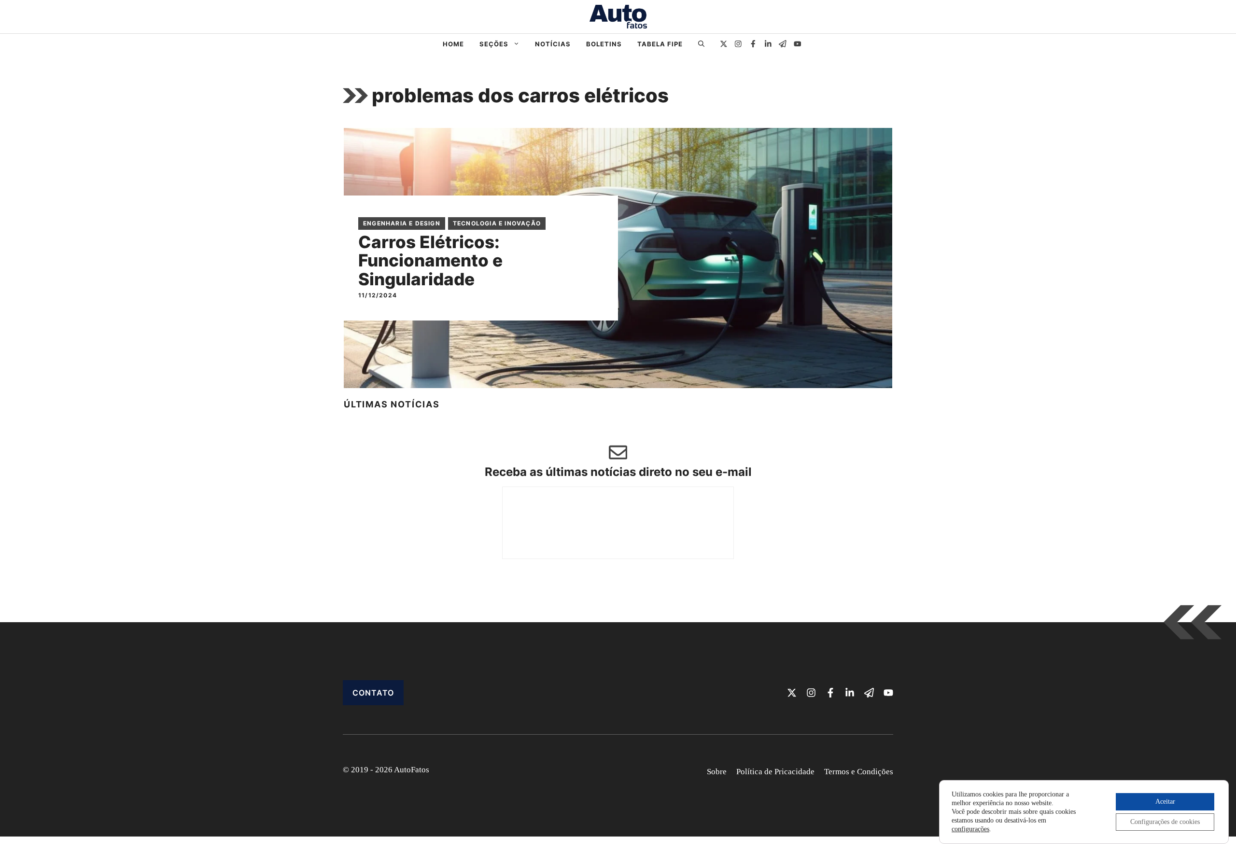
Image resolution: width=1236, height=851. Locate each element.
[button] (701, 44)
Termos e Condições (858, 771)
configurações (970, 829)
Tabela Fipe (660, 44)
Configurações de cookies (1165, 821)
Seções (493, 44)
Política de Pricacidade (775, 771)
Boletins (604, 44)
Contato (373, 693)
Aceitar (1165, 801)
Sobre (717, 771)
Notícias (553, 44)
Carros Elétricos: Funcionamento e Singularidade (430, 260)
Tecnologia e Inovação (497, 223)
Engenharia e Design (401, 223)
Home (453, 44)
